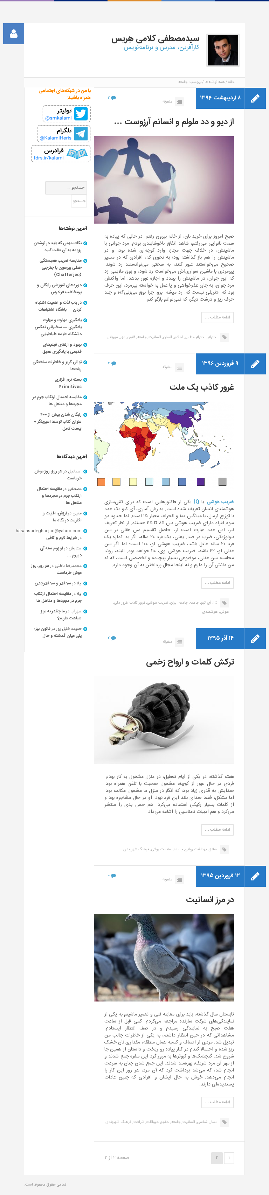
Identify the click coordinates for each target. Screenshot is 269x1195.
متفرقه (167, 102)
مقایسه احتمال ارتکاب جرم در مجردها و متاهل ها (57, 401)
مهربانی (112, 337)
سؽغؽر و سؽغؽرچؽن (53, 583)
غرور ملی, (120, 603)
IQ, (215, 603)
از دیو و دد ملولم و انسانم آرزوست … (174, 122)
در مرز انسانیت (210, 900)
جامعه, (141, 337)
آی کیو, (205, 603)
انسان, (167, 337)
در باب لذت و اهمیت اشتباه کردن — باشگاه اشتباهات (58, 306)
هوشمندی (210, 612)
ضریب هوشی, (157, 603)
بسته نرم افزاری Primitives (68, 383)
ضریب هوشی (220, 502)
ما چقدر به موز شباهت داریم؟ (61, 615)
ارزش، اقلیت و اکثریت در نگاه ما (62, 517)
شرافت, (138, 1122)
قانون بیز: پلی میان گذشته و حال (58, 632)
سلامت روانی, (161, 849)
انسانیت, (154, 337)
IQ (196, 502)
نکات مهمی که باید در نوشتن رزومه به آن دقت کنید (58, 247)
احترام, (212, 337)
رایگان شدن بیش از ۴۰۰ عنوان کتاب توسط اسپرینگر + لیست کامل (58, 421)
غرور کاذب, (137, 603)
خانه (231, 82)
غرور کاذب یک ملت (202, 388)
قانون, (130, 337)
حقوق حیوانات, (157, 1122)
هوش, (224, 612)
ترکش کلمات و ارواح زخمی (190, 662)
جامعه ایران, (178, 603)
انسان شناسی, (207, 1122)
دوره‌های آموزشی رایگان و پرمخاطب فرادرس (59, 289)
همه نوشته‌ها (215, 82)
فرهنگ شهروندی (136, 849)
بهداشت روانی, (195, 849)
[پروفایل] (13, 33)
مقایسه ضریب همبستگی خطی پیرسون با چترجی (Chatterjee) (61, 267)
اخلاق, (178, 337)
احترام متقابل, (195, 337)
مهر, (122, 337)
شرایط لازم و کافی (61, 537)
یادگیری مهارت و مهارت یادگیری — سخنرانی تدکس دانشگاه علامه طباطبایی (58, 327)
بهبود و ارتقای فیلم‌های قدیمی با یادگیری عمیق (62, 348)
